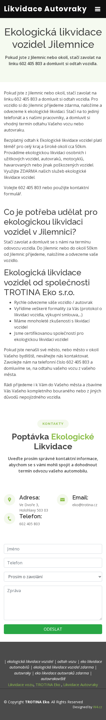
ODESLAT (53, 629)
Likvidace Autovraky (45, 9)
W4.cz (97, 707)
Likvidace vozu (20, 684)
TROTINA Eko (48, 684)
